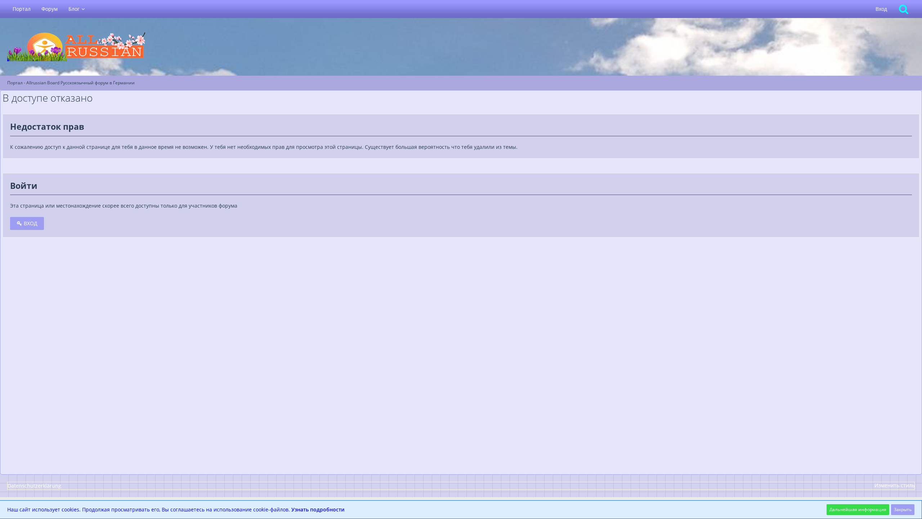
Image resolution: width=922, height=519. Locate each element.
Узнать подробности (317, 509)
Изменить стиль (894, 485)
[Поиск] (903, 9)
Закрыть (903, 509)
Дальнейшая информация (857, 509)
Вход (881, 8)
